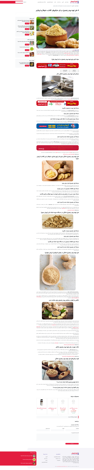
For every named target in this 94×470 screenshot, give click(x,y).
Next (35, 406)
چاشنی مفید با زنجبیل (67, 53)
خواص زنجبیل (70, 99)
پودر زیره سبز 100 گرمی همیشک (63, 409)
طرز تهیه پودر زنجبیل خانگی (70, 55)
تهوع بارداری (56, 342)
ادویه (70, 152)
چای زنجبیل (63, 208)
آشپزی (63, 2)
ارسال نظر (72, 443)
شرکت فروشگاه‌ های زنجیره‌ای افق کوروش (62, 466)
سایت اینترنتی (48, 428)
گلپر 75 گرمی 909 (52, 408)
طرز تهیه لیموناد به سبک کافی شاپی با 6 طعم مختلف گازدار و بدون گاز (23, 32)
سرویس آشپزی (39, 54)
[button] (15, 13)
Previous (79, 406)
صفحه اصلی (66, 2)
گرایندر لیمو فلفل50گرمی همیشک (42, 409)
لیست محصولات (58, 458)
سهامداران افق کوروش (57, 456)
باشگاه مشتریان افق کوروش (42, 2)
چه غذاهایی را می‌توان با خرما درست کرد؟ (23, 52)
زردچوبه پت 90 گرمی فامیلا (73, 408)
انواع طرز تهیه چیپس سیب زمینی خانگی (69, 154)
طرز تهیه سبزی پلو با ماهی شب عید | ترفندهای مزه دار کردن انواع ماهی (24, 63)
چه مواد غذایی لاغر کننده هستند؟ (24, 47)
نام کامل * (77, 428)
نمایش (74, 50)
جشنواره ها (58, 460)
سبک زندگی (59, 2)
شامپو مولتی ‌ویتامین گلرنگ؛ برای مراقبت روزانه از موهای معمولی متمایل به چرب (23, 26)
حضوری (57, 152)
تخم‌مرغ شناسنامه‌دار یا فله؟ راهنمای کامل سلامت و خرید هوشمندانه (23, 21)
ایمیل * (63, 428)
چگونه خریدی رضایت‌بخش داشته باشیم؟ (23, 41)
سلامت (55, 2)
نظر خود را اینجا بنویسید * (75, 432)
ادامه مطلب (27, 23)
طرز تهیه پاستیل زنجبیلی (70, 210)
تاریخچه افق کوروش (50, 2)
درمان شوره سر (54, 324)
